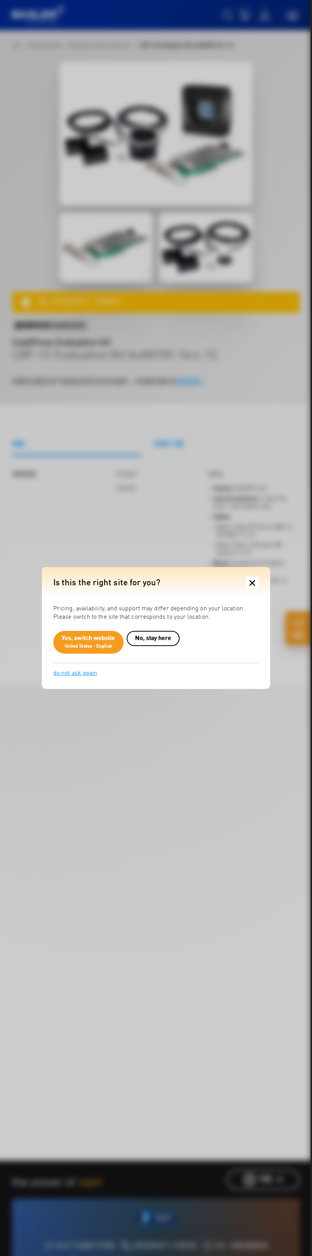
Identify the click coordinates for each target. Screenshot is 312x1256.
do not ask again (75, 673)
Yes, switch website (88, 642)
